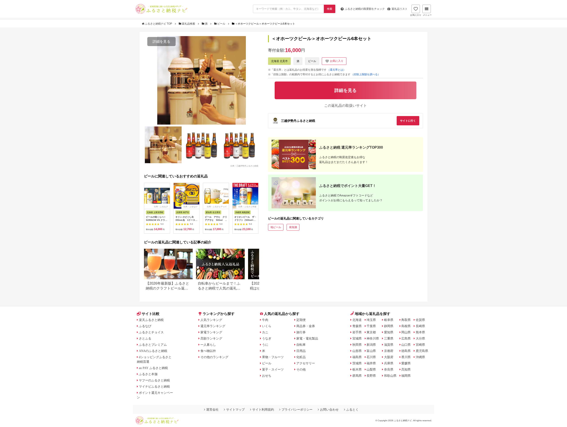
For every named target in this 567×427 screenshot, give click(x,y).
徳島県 (406, 350)
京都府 (388, 350)
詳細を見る (161, 41)
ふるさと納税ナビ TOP (158, 23)
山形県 (357, 350)
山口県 (406, 344)
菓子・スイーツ (273, 369)
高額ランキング (211, 338)
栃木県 (357, 369)
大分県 (420, 338)
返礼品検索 (188, 23)
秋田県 (357, 344)
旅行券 (301, 332)
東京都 (371, 332)
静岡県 (388, 326)
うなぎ (266, 338)
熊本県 (420, 332)
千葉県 (371, 326)
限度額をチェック (365, 8)
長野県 (371, 375)
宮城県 (357, 338)
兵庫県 (388, 363)
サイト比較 (150, 314)
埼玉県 (371, 319)
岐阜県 (388, 319)
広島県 (406, 338)
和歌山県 (390, 375)
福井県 (371, 363)
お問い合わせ (329, 409)
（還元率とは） (336, 69)
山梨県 (371, 369)
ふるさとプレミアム (153, 344)
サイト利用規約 (263, 409)
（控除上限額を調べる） (365, 74)
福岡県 (406, 375)
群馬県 (357, 375)
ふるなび (145, 326)
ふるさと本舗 (148, 374)
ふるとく (352, 409)
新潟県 (371, 344)
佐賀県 (420, 319)
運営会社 (212, 409)
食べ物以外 (208, 350)
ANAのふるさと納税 (153, 350)
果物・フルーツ (273, 357)
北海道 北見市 (279, 61)
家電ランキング (211, 332)
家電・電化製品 (307, 338)
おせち (266, 375)
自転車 (301, 344)
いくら (266, 326)
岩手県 (357, 332)
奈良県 (388, 369)
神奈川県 (373, 338)
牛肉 (265, 319)
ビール (221, 23)
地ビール (275, 227)
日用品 (301, 350)
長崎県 (420, 326)
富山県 (371, 350)
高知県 (406, 369)
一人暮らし (208, 344)
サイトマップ (235, 409)
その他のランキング (214, 357)
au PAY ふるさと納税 (153, 367)
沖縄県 (420, 357)
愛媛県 (406, 363)
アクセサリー (305, 363)
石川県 (371, 357)
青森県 (357, 326)
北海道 (357, 319)
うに (265, 344)
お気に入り (415, 15)
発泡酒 (293, 227)
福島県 (357, 357)
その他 (301, 369)
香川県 (406, 357)
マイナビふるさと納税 (154, 386)
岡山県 (406, 332)
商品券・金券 (305, 326)
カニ (265, 332)
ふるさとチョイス (151, 332)
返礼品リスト (400, 8)
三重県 (388, 338)
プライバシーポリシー (297, 409)
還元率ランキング (212, 326)
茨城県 (357, 363)
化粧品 (301, 357)
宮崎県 (420, 344)
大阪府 (388, 357)
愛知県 (388, 332)
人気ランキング (211, 319)
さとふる (145, 338)
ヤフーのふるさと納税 (154, 380)
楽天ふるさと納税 (151, 319)
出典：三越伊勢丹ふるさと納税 (244, 166)
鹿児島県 (422, 350)
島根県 (406, 326)
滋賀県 (388, 344)
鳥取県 (406, 319)
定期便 (301, 319)
